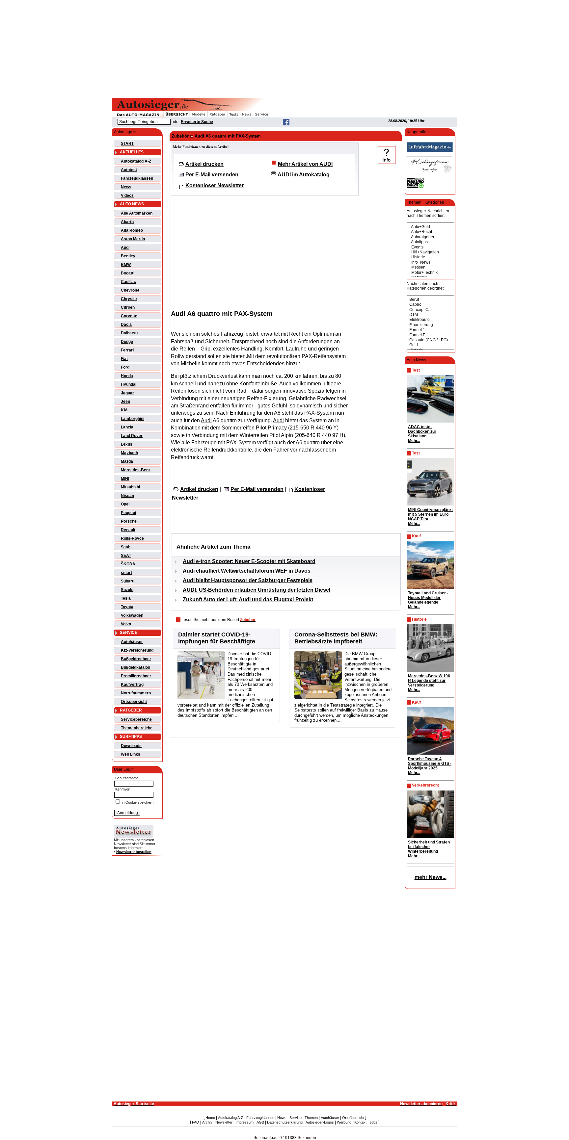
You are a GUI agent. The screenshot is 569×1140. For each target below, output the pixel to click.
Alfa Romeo (132, 230)
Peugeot (128, 512)
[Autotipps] (430, 242)
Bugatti (127, 273)
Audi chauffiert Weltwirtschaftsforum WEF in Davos (247, 571)
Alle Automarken (136, 213)
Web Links (130, 754)
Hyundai (128, 384)
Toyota (127, 607)
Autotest (129, 170)
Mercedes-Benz (135, 470)
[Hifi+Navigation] (430, 252)
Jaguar (127, 393)
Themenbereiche (136, 728)
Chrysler (129, 299)
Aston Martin (133, 239)
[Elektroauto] (430, 319)
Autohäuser (132, 641)
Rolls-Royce (132, 538)
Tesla (126, 598)
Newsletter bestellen (133, 852)
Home (210, 1118)
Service (295, 1118)
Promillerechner (136, 676)
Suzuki (127, 589)
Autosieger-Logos (320, 1122)
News (126, 187)
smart (126, 572)
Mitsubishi (130, 487)
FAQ (195, 1122)
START (127, 143)
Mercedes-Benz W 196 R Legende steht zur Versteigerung (429, 680)
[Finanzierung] (430, 325)
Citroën (128, 307)
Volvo (126, 624)
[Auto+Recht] (430, 231)
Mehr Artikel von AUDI (305, 164)
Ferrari (127, 350)
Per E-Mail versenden (211, 174)
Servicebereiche (136, 719)
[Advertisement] (284, 48)
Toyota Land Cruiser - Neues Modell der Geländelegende (428, 598)
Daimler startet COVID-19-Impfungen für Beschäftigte (216, 638)
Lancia (127, 427)
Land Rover (132, 435)
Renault (128, 530)
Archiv (207, 1122)
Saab (125, 547)
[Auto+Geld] (430, 226)
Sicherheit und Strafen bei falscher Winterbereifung (429, 847)
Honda (127, 376)
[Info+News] (430, 262)
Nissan (127, 495)
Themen (311, 1118)
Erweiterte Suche (197, 121)
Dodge (127, 341)
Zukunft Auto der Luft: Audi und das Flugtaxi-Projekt (248, 599)
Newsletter (223, 1122)
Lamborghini (132, 418)
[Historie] (430, 257)
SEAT (126, 555)
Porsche (129, 521)
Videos (127, 195)
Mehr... (414, 440)
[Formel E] (430, 335)
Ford (125, 367)
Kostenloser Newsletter (214, 185)
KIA (124, 410)
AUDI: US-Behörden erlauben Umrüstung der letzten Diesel (256, 590)
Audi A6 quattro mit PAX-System (228, 136)
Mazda (127, 461)
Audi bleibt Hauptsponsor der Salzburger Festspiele (247, 580)
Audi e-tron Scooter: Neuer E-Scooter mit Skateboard (249, 561)
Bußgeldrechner (136, 659)
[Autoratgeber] (430, 237)
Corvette (129, 316)
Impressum (244, 1122)
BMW (126, 264)
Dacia (126, 324)
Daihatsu (129, 333)
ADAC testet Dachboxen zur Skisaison (422, 431)
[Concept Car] (430, 309)
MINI (125, 478)
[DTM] (430, 314)
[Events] (430, 247)
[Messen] (430, 267)
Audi (125, 247)
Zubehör (180, 136)
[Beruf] (430, 299)
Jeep (125, 401)
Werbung (344, 1122)
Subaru (127, 581)
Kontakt (360, 1122)
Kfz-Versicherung (137, 650)
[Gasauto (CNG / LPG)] (430, 340)
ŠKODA (128, 564)
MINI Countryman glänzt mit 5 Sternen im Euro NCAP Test (430, 514)
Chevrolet (130, 290)
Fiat (124, 358)
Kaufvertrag (132, 684)
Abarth (127, 222)
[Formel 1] (430, 329)
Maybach (129, 453)
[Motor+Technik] (430, 272)
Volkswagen (132, 615)
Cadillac (128, 281)
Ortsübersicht (134, 701)
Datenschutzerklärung (285, 1122)
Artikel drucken (204, 164)
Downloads (131, 745)
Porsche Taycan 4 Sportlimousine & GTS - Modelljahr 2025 (429, 763)
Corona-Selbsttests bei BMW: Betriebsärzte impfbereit (335, 638)
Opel (125, 504)
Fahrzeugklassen (137, 178)
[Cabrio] (430, 304)
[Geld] (430, 345)
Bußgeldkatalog (135, 667)
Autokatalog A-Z (136, 161)
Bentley (128, 256)
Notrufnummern (136, 693)
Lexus (126, 444)
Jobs (373, 1122)
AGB (260, 1122)
